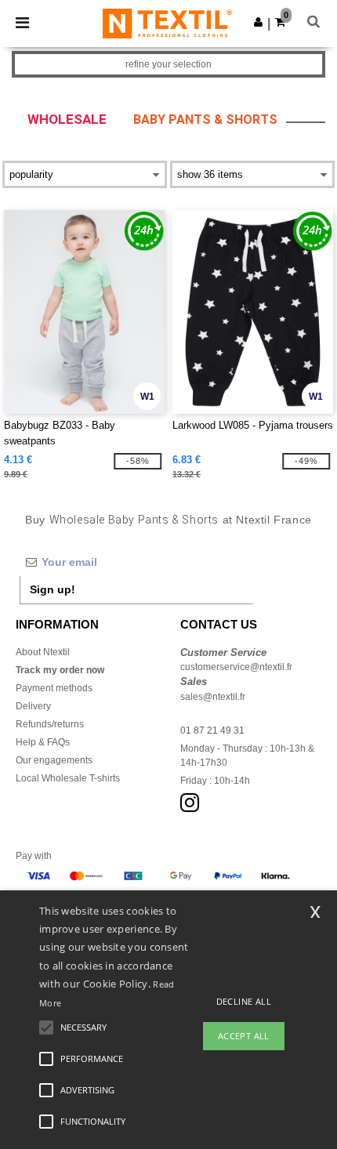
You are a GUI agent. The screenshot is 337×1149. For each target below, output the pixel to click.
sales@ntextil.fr (212, 696)
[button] (258, 22)
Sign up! (52, 589)
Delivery (33, 706)
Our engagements (54, 760)
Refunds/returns (50, 724)
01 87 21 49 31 (212, 730)
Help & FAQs (43, 742)
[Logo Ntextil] (167, 22)
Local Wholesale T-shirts (68, 778)
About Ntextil (43, 652)
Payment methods (54, 688)
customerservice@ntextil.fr (236, 666)
